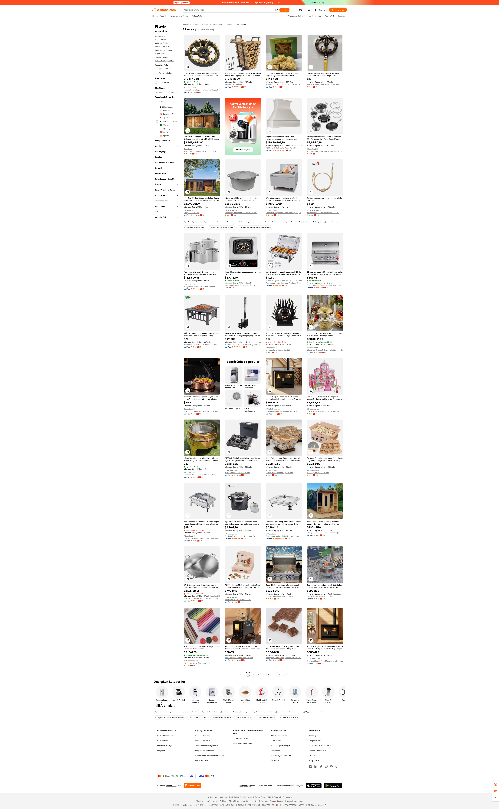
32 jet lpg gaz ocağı (198, 717)
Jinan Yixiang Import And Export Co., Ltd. (200, 151)
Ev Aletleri (196, 25)
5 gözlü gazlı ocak (244, 717)
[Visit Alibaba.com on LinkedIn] (315, 766)
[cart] (309, 10)
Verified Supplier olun (317, 751)
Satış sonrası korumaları (204, 751)
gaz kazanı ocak (228, 712)
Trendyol (277, 797)
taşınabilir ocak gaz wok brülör (218, 222)
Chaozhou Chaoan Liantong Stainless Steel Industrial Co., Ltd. (202, 538)
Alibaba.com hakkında (166, 730)
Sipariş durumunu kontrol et (320, 746)
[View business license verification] (273, 805)
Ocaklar (229, 25)
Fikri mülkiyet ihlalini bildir (281, 756)
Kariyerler (161, 751)
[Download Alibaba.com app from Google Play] (333, 785)
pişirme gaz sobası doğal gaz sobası (171, 717)
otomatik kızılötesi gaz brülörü (222, 227)
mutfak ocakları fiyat (290, 717)
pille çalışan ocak (193, 222)
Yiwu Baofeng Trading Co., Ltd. (278, 350)
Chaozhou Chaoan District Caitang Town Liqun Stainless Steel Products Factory (202, 475)
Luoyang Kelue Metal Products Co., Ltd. (282, 596)
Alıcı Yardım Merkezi (279, 736)
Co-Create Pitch (163, 741)
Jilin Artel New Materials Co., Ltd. (320, 596)
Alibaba (186, 25)
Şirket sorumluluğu (164, 746)
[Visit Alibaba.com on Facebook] (310, 766)
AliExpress (212, 797)
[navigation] (167, 350)
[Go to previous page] (242, 674)
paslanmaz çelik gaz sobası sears (170, 712)
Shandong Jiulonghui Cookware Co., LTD (241, 213)
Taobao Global (260, 797)
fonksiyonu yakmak (263, 712)
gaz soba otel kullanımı (195, 227)
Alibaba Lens (171, 786)
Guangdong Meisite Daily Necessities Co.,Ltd (284, 536)
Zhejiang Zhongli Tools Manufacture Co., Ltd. (284, 411)
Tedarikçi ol (313, 736)
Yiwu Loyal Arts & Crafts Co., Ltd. (197, 663)
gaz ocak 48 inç (313, 222)
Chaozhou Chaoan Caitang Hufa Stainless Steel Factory (325, 350)
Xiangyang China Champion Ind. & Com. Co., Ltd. (284, 84)
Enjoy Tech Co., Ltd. (191, 213)
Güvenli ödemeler (202, 736)
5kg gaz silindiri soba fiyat (314, 712)
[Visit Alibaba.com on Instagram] (326, 766)
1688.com (223, 797)
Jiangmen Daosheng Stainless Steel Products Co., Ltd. (202, 286)
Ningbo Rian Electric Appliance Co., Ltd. (323, 213)
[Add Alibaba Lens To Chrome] (192, 785)
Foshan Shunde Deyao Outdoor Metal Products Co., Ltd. (325, 285)
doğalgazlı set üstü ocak (222, 717)
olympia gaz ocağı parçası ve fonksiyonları (256, 227)
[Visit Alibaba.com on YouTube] (331, 766)
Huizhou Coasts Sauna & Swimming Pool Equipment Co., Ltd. (243, 344)
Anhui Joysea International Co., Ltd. (239, 658)
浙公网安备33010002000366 (292, 805)
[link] (495, 784)
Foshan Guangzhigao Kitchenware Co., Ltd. (201, 90)
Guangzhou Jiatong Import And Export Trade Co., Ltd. (202, 598)
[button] (276, 9)
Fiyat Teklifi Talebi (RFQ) (242, 744)
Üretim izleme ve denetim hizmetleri (209, 756)
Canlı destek (276, 741)
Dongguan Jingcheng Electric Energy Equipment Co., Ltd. (284, 213)
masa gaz (245, 712)
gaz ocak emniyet (332, 222)
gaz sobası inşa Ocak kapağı (287, 712)
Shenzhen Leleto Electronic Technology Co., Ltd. (325, 411)
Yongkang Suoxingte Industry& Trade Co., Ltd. (325, 151)
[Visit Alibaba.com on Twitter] (321, 766)
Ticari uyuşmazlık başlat (280, 746)
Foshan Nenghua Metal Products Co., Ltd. (200, 344)
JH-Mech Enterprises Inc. (235, 84)
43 (279, 674)
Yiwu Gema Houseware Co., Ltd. (237, 473)
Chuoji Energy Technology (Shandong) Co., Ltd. (325, 533)
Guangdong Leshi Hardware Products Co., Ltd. (284, 283)
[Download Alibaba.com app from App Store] (314, 785)
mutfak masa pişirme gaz (246, 222)
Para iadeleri (276, 751)
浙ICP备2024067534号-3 (316, 805)
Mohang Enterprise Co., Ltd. (318, 473)
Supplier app (245, 786)
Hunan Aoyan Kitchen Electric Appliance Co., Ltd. (325, 84)
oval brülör (193, 712)
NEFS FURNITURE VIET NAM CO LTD (281, 148)
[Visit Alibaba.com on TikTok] (336, 766)
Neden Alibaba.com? (165, 736)
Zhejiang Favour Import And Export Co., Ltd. (242, 536)
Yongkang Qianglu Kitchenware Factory (240, 285)
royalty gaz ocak (294, 222)
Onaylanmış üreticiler (241, 739)
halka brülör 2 (210, 712)
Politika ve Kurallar (202, 760)
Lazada (249, 797)
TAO (269, 797)
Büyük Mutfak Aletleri (213, 25)
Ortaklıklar (313, 756)
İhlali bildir (275, 760)
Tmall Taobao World (237, 797)
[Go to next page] (284, 674)
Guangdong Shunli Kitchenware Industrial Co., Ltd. (202, 411)
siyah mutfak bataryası (267, 717)
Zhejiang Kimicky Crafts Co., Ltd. (238, 600)
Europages (287, 797)
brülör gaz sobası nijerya (272, 222)
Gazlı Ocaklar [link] (241, 25)
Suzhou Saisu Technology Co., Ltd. (279, 473)
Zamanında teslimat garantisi (206, 746)
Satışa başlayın (315, 741)
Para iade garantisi (202, 741)
